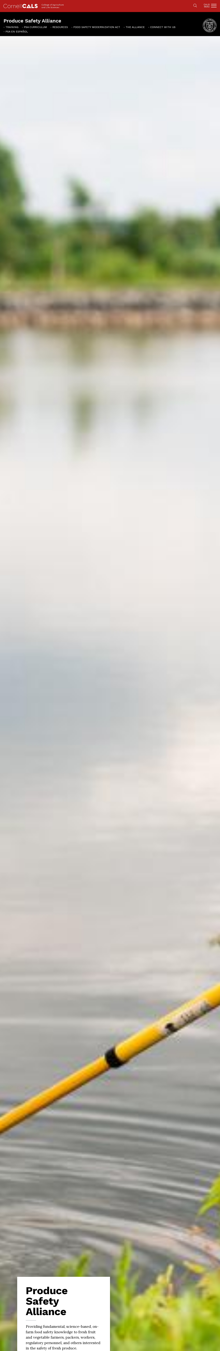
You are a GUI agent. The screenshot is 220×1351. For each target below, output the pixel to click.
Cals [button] (207, 5)
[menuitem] (10, 27)
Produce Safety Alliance (32, 21)
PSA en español (17, 31)
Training (12, 27)
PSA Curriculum (35, 27)
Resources (60, 27)
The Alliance (135, 27)
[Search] (195, 6)
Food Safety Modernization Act (96, 27)
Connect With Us (162, 27)
